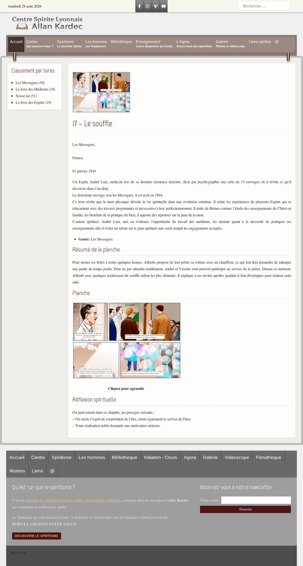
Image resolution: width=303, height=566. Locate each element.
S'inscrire (245, 509)
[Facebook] (139, 6)
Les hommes (92, 457)
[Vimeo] (156, 6)
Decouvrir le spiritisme (36, 536)
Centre (38, 457)
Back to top (18, 552)
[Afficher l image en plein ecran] (126, 377)
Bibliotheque (124, 457)
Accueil (16, 457)
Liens (37, 470)
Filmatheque (268, 457)
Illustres (17, 470)
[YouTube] (164, 6)
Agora (190, 457)
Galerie (210, 457)
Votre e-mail (209, 499)
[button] (101, 111)
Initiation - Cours (160, 457)
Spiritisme (62, 457)
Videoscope (237, 457)
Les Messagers (102, 238)
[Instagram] (147, 6)
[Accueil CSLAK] (44, 24)
